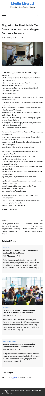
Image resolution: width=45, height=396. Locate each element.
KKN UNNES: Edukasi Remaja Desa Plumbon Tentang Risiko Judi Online (20, 251)
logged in (14, 377)
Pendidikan (13, 210)
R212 (22, 38)
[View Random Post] (37, 15)
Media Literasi (22, 3)
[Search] (40, 15)
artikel (5, 341)
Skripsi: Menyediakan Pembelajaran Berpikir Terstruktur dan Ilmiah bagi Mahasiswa (21, 311)
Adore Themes (7, 393)
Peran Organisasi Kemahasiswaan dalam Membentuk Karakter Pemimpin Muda (19, 345)
